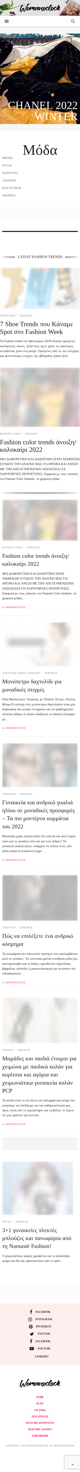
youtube (44, 1348)
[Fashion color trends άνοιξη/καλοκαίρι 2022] (40, 397)
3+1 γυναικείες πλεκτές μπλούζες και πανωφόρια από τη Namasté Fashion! (36, 1238)
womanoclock (15, 607)
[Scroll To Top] (73, 1465)
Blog (39, 1403)
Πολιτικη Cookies (40, 1429)
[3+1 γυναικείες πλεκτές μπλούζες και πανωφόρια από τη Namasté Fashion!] (37, 1188)
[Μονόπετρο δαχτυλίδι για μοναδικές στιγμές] (40, 644)
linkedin (42, 1356)
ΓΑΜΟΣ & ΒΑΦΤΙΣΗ (28, 673)
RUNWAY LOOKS (10, 434)
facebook (43, 1312)
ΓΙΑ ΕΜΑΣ (40, 1410)
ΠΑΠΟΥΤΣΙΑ (10, 173)
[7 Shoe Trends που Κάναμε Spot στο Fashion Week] (40, 288)
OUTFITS (7, 1050)
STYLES (7, 165)
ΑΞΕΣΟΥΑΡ (9, 180)
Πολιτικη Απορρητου (40, 1423)
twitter (43, 1333)
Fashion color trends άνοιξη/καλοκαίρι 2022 (38, 445)
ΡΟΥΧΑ (6, 1222)
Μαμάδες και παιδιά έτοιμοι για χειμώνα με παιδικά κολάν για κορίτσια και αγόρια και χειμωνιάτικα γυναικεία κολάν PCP (39, 1074)
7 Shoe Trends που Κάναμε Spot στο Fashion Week (36, 327)
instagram (43, 1319)
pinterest (43, 1326)
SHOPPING (9, 195)
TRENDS (7, 158)
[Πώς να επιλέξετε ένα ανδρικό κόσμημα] (40, 898)
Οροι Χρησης (40, 1416)
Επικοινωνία (40, 1435)
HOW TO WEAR (11, 188)
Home (40, 1397)
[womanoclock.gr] (40, 7)
